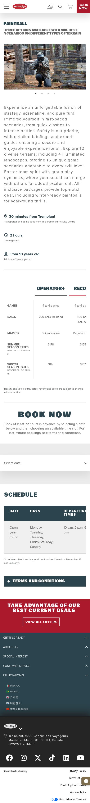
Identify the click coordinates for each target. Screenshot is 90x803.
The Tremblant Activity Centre (58, 222)
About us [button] (10, 647)
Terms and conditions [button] (39, 581)
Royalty (8, 389)
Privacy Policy (77, 771)
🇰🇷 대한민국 (13, 703)
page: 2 (42, 94)
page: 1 (36, 94)
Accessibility (78, 792)
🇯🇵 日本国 (12, 697)
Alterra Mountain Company (15, 771)
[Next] (81, 67)
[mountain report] (50, 6)
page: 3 (48, 94)
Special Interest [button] (15, 656)
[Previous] (8, 67)
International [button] (14, 675)
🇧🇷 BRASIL (12, 691)
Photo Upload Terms (73, 785)
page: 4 (55, 94)
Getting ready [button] (14, 637)
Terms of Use (77, 778)
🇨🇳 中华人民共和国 (17, 709)
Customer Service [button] (16, 666)
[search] (60, 6)
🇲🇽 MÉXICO (13, 686)
